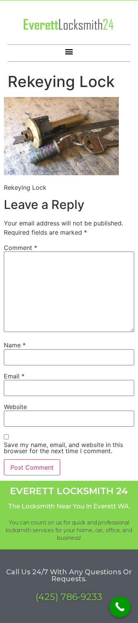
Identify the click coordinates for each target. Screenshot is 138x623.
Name (15, 345)
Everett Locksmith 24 (69, 490)
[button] (69, 51)
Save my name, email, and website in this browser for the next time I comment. (63, 448)
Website (15, 407)
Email (14, 376)
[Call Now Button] (119, 606)
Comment (20, 248)
